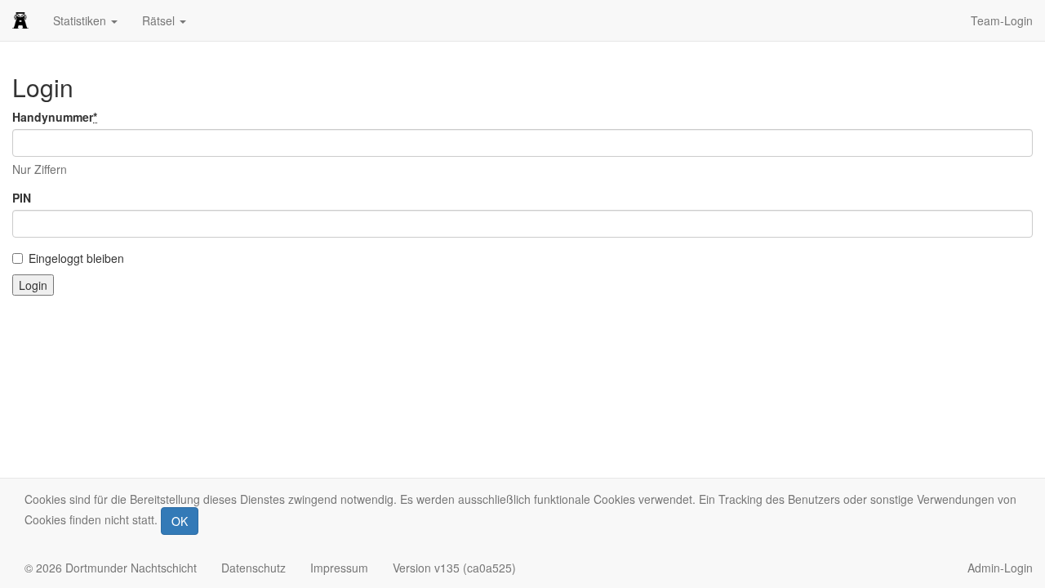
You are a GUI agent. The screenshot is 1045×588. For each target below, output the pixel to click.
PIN (21, 197)
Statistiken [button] (81, 20)
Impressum (339, 567)
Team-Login (1002, 20)
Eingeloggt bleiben (76, 258)
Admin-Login (1000, 567)
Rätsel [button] (160, 20)
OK (179, 521)
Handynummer (54, 117)
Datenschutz (253, 567)
